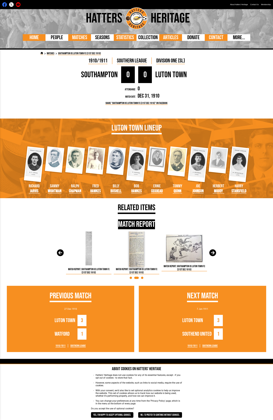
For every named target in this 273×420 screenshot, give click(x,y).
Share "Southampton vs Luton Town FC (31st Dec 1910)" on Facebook (136, 103)
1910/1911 (97, 60)
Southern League (132, 60)
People (57, 37)
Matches (79, 37)
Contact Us (254, 5)
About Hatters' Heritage (239, 5)
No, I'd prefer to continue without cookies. (160, 415)
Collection (148, 37)
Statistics (125, 37)
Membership (266, 5)
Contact (216, 37)
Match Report (136, 224)
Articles (170, 37)
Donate (193, 37)
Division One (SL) (170, 60)
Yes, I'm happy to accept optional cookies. (112, 415)
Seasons (102, 37)
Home (34, 37)
